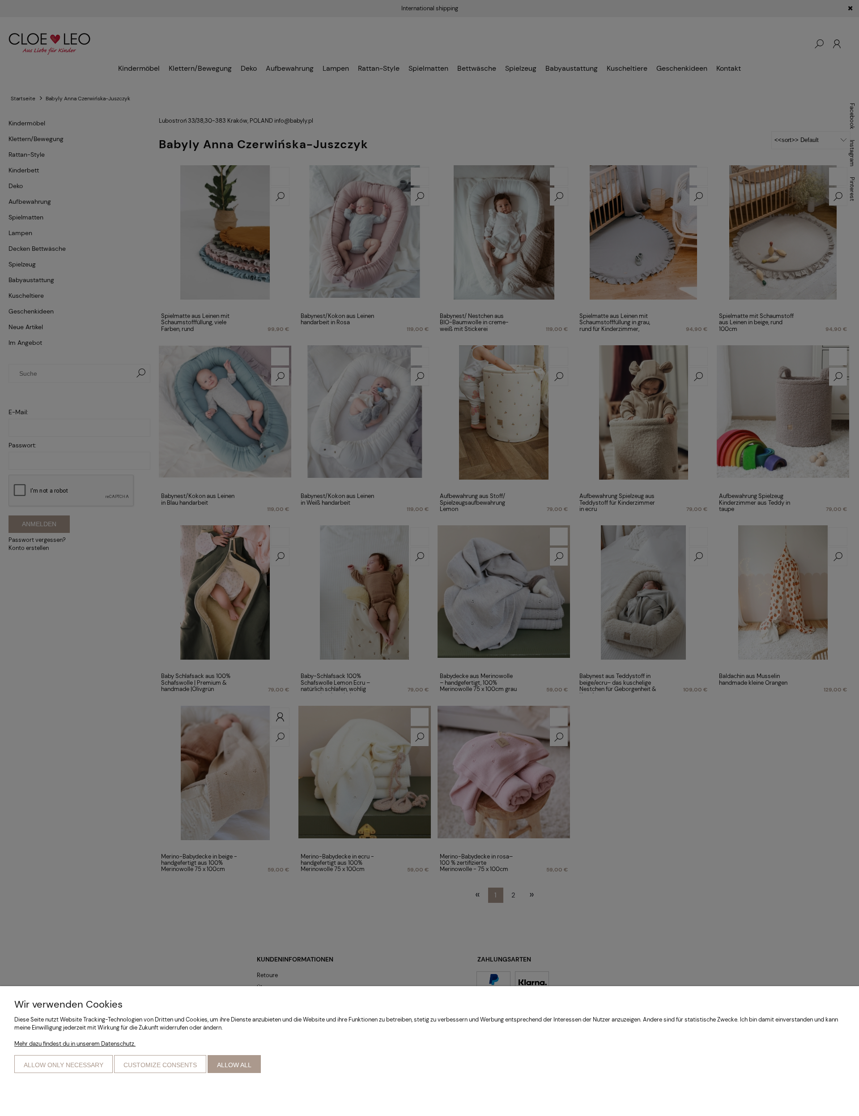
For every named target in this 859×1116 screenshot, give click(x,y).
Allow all (234, 1065)
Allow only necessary (63, 1065)
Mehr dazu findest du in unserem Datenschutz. (75, 1043)
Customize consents (160, 1065)
